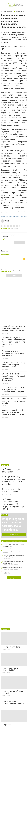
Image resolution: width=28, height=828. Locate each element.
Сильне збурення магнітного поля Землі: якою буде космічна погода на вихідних (13, 328)
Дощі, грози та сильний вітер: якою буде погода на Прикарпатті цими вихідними (14, 389)
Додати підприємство (14, 578)
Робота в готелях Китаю (11, 647)
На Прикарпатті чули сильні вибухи (11, 470)
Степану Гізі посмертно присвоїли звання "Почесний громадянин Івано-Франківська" (13, 377)
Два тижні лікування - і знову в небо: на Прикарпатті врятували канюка (13, 364)
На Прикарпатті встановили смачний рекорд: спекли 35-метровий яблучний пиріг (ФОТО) (13, 504)
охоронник (6, 725)
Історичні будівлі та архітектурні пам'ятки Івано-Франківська (13, 524)
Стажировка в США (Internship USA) (10, 669)
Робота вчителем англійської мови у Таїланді (13, 702)
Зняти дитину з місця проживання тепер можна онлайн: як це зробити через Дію (13, 480)
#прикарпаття (9, 216)
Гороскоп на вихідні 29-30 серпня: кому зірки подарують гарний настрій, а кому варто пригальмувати (14, 341)
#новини (3, 216)
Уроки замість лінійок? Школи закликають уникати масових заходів (14, 401)
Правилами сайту (6, 271)
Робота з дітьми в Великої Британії (12, 692)
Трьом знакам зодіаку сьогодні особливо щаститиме (12, 491)
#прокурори (24, 216)
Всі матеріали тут (14, 534)
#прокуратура (16, 216)
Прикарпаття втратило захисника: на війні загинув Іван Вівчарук (13, 353)
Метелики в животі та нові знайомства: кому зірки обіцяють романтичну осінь (13, 412)
